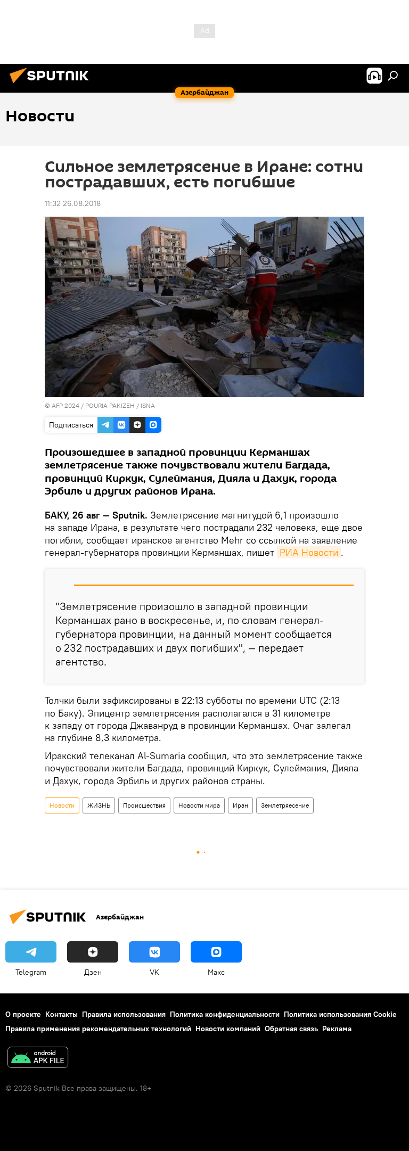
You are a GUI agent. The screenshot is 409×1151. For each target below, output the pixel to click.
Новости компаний (227, 1028)
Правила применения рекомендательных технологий (98, 1028)
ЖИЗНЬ (98, 805)
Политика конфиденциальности (225, 1014)
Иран (240, 805)
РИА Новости (309, 552)
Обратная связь (291, 1028)
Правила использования (124, 1014)
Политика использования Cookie (340, 1014)
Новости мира (199, 805)
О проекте (23, 1014)
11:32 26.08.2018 (73, 203)
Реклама (336, 1028)
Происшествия (144, 805)
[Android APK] (38, 1059)
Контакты (61, 1014)
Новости (62, 805)
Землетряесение (285, 805)
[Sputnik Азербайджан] (52, 84)
